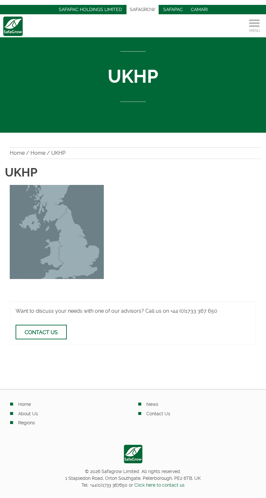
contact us (41, 332)
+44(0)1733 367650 (108, 485)
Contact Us (158, 413)
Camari (199, 9)
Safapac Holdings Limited (90, 9)
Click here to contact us (159, 485)
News (152, 404)
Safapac (173, 9)
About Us (28, 413)
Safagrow (142, 9)
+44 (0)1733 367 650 (193, 311)
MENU (254, 31)
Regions (26, 422)
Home (17, 153)
